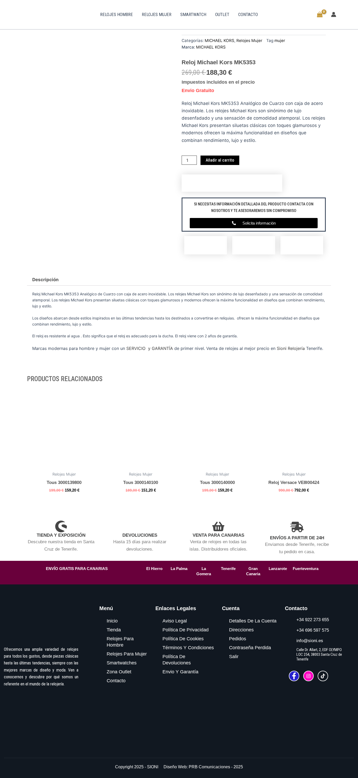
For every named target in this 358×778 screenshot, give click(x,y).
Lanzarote (278, 568)
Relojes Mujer (156, 14)
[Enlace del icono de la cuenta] (333, 14)
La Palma (179, 568)
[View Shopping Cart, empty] (319, 15)
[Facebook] (294, 676)
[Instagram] (308, 676)
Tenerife (228, 568)
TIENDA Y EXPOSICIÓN (61, 535)
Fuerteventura (305, 568)
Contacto (248, 14)
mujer (279, 40)
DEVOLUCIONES (139, 535)
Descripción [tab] (45, 279)
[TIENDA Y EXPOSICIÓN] (61, 526)
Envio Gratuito (198, 90)
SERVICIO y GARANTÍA (149, 348)
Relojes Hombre (116, 14)
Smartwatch (193, 14)
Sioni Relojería (291, 348)
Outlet (222, 14)
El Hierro (154, 568)
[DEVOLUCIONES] (140, 526)
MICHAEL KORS (219, 40)
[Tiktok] (323, 676)
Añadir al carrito (220, 160)
